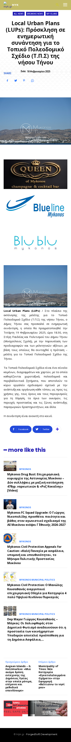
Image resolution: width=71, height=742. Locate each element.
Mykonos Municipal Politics (37, 580)
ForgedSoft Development (41, 734)
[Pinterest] (24, 80)
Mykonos (25, 469)
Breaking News (35, 13)
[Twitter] (15, 80)
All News (18, 13)
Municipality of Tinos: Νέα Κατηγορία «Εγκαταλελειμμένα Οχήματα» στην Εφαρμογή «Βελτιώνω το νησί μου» (52, 676)
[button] (57, 5)
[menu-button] (65, 5)
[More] (57, 429)
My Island (52, 13)
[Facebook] (7, 80)
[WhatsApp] (32, 80)
